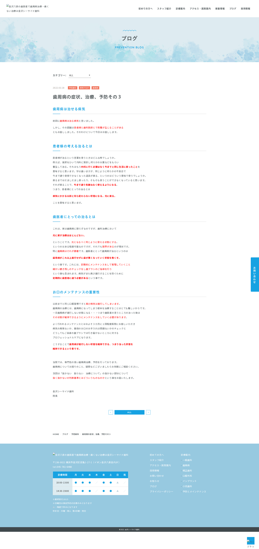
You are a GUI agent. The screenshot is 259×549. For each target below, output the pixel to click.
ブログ (153, 486)
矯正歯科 (187, 470)
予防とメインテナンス (194, 491)
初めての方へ (145, 8)
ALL (129, 412)
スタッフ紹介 (164, 8)
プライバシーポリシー (161, 491)
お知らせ (154, 481)
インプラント (190, 481)
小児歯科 (187, 486)
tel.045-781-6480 (62, 466)
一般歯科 (187, 460)
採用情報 (245, 8)
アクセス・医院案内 (200, 8)
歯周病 (186, 465)
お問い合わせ (157, 475)
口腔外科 (187, 475)
